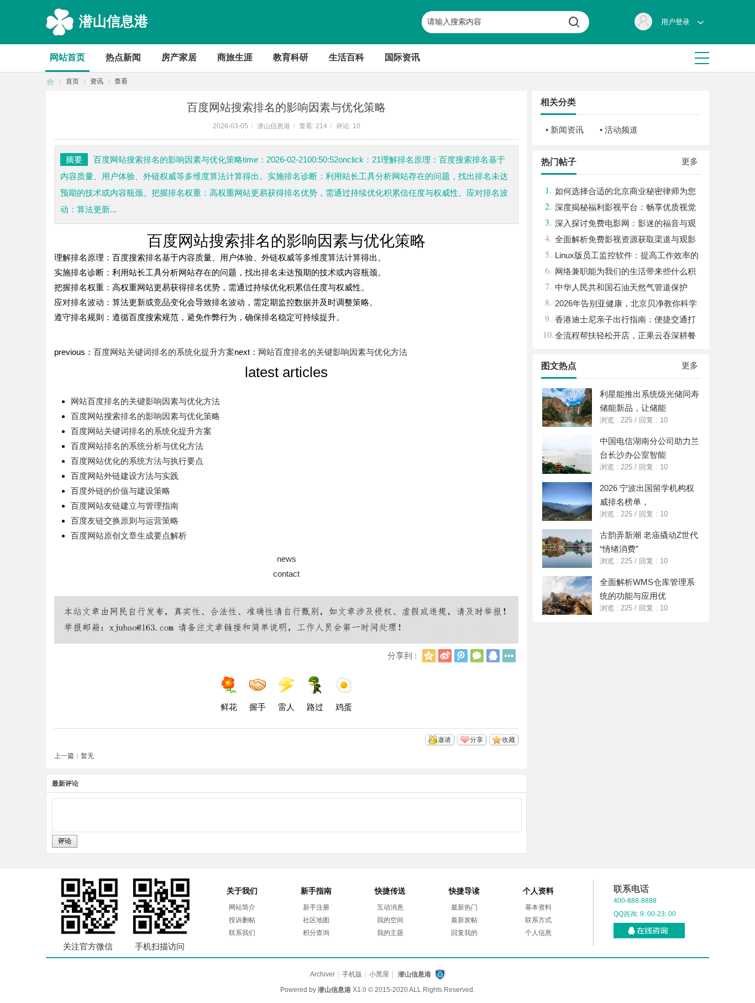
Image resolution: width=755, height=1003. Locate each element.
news (286, 558)
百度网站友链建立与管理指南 (125, 505)
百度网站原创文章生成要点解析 (129, 535)
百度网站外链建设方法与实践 (125, 475)
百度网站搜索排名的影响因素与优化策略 (145, 416)
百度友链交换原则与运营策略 (125, 520)
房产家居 (179, 57)
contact (286, 573)
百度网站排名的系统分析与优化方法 (137, 446)
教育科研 (290, 57)
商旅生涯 (235, 57)
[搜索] (578, 22)
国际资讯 (402, 57)
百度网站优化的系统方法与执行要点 (137, 461)
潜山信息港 (113, 21)
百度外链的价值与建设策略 (120, 490)
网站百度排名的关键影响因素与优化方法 (332, 352)
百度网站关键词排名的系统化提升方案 (163, 352)
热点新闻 (123, 57)
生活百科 (346, 57)
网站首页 (67, 57)
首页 (50, 82)
